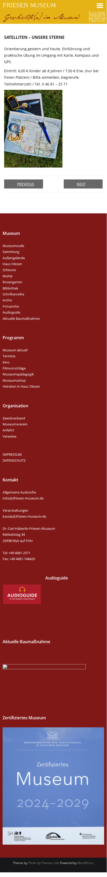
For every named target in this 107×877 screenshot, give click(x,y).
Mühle (7, 276)
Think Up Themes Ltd (43, 863)
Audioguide (11, 312)
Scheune (9, 269)
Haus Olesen (12, 264)
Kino (6, 362)
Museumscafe (13, 245)
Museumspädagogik (18, 374)
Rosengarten (12, 282)
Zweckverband (14, 418)
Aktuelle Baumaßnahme (21, 318)
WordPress (85, 863)
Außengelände (14, 258)
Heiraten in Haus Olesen (21, 386)
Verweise (9, 436)
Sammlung (11, 251)
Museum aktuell (15, 350)
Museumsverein (15, 424)
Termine (9, 356)
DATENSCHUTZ (14, 460)
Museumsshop (14, 380)
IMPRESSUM (12, 454)
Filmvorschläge (14, 368)
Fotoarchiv (11, 306)
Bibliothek (10, 288)
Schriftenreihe (13, 294)
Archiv (7, 300)
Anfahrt (8, 430)
